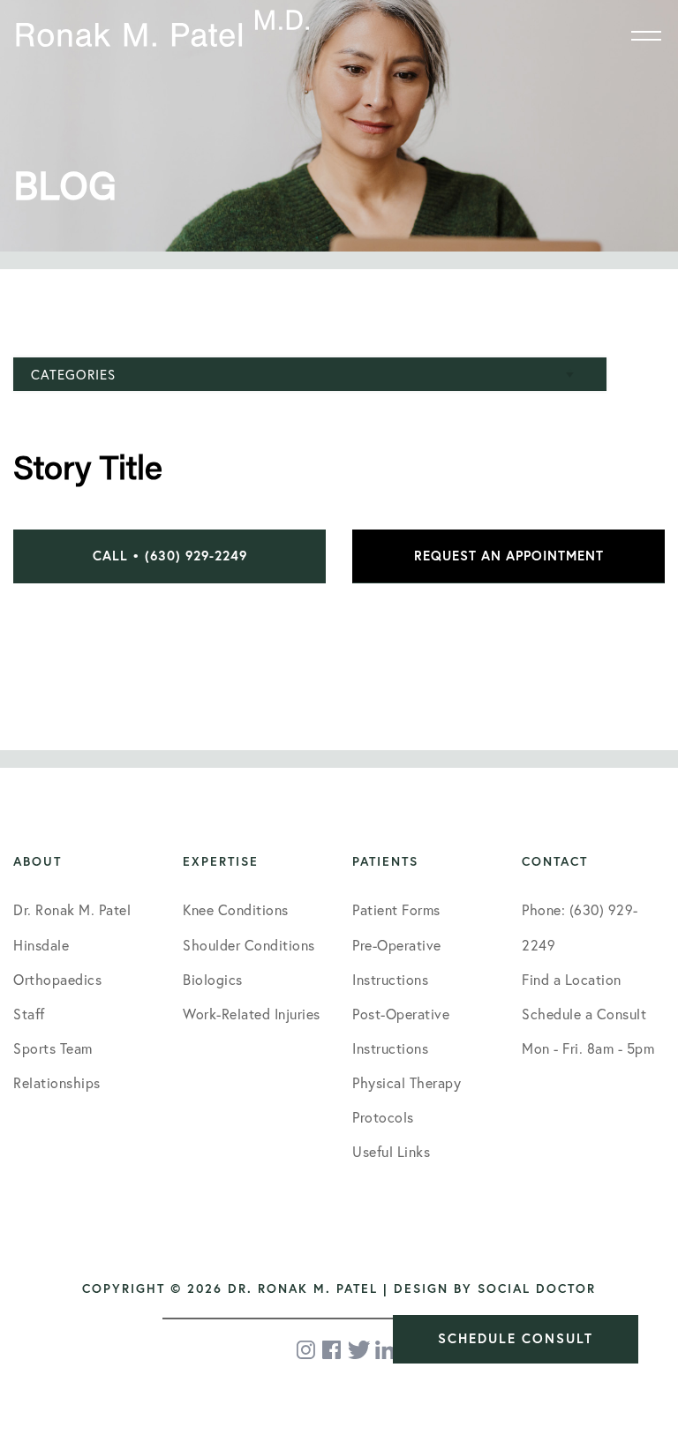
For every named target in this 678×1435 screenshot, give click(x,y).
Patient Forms (396, 910)
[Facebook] (332, 1350)
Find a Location (572, 979)
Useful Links (391, 1152)
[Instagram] (307, 1350)
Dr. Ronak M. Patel (72, 910)
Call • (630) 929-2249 (170, 555)
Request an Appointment (509, 555)
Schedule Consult (515, 1338)
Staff (29, 1014)
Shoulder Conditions (249, 945)
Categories (73, 374)
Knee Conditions (236, 910)
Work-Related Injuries (251, 1014)
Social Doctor (537, 1288)
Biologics (213, 979)
